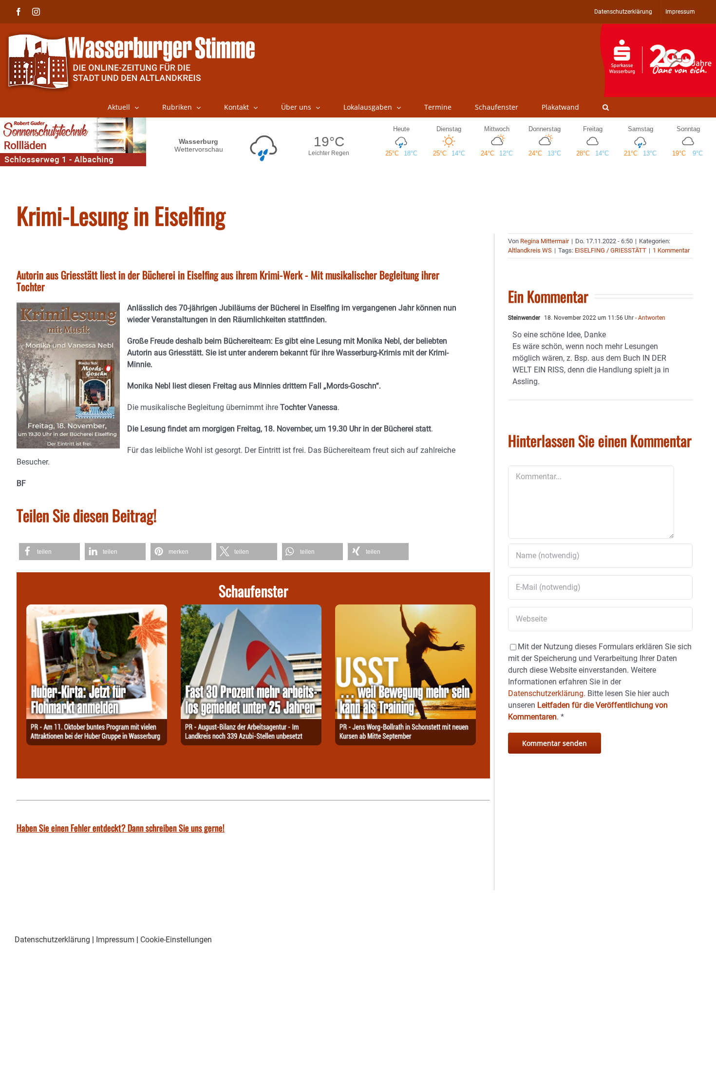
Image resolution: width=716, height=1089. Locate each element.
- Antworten (649, 317)
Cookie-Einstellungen (176, 939)
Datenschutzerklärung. (546, 693)
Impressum (115, 939)
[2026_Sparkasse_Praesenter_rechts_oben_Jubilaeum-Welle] (658, 29)
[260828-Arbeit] (251, 610)
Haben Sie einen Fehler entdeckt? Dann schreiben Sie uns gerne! (121, 827)
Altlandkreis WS (530, 250)
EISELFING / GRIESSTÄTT (610, 250)
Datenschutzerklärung (52, 939)
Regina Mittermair (544, 241)
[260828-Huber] (96, 610)
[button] (606, 107)
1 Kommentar (671, 250)
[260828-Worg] (405, 610)
